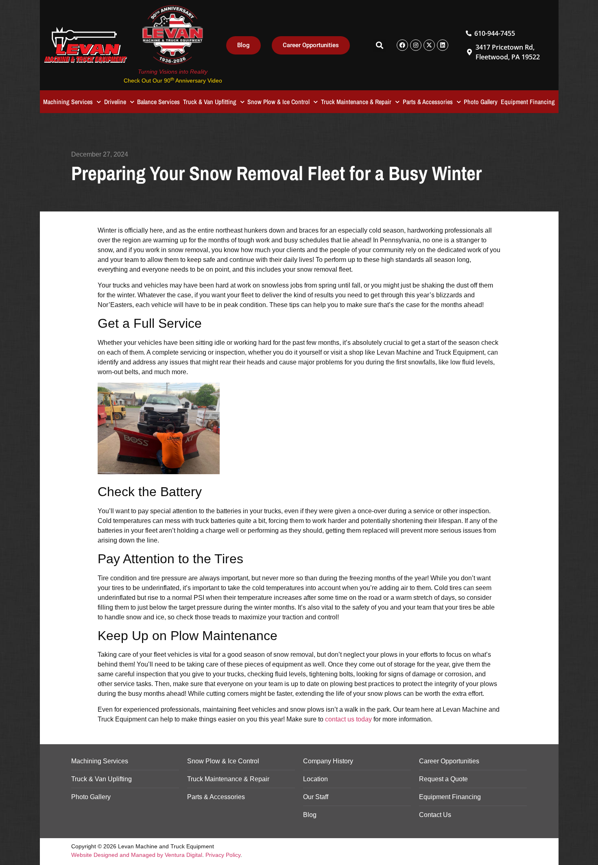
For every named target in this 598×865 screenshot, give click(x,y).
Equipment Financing (528, 101)
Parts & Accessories (428, 101)
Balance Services (158, 101)
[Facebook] (402, 45)
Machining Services (68, 101)
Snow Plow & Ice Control (278, 101)
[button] (379, 45)
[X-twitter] (429, 45)
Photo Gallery (481, 101)
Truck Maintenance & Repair (356, 101)
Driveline (115, 101)
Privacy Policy (222, 855)
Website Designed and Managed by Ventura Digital (136, 855)
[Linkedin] (442, 45)
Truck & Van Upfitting (209, 101)
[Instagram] (415, 45)
